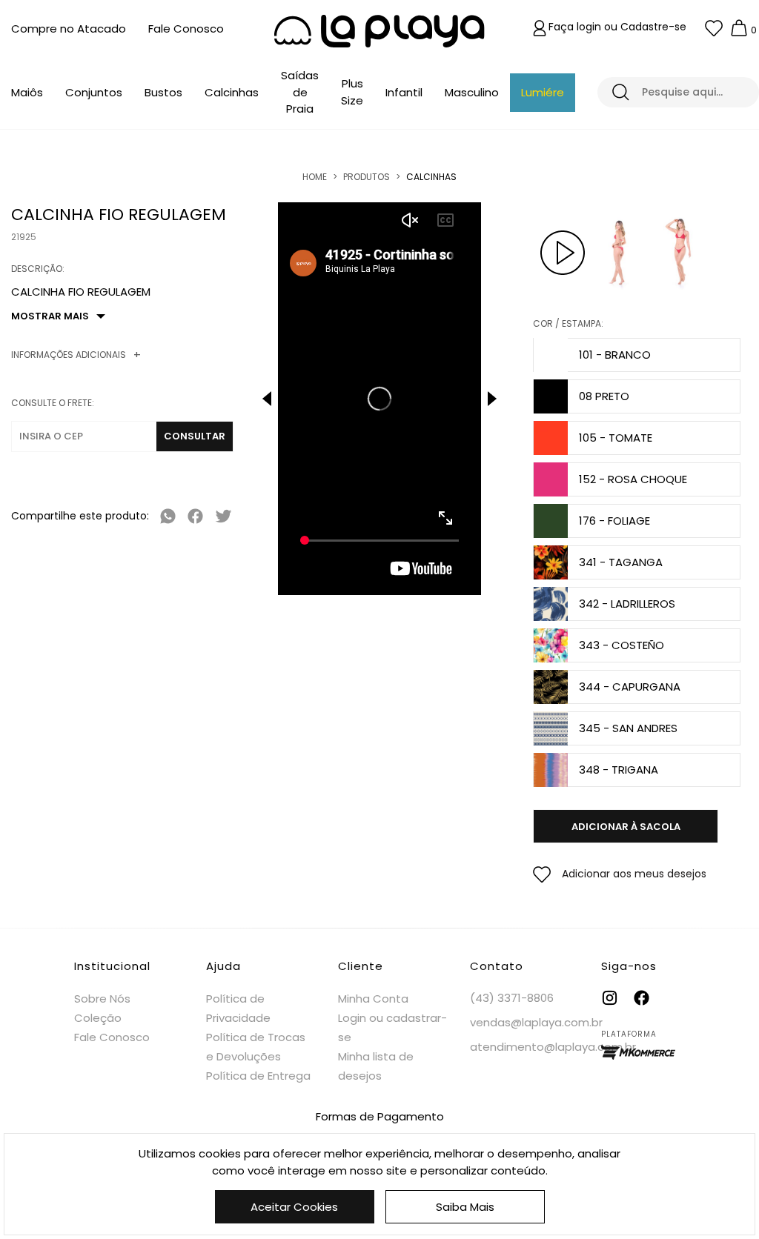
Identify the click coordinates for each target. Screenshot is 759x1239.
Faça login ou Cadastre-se (617, 26)
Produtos (366, 176)
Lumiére (542, 92)
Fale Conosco (186, 28)
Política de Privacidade (238, 1008)
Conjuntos (93, 92)
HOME (314, 176)
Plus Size (352, 92)
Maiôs (27, 92)
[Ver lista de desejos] (714, 28)
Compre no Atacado (68, 28)
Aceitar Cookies (294, 1207)
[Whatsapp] (168, 516)
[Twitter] (223, 516)
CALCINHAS (431, 176)
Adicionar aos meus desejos (634, 873)
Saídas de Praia (300, 91)
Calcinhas (232, 92)
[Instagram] (609, 997)
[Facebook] (195, 516)
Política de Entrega (258, 1075)
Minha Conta (373, 998)
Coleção (98, 1018)
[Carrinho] (739, 28)
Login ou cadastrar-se (392, 1027)
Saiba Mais (465, 1207)
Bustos (163, 92)
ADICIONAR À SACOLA (625, 827)
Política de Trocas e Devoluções (255, 1046)
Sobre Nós (102, 998)
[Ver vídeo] (563, 252)
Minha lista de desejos (376, 1066)
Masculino (472, 92)
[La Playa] (379, 31)
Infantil (403, 92)
